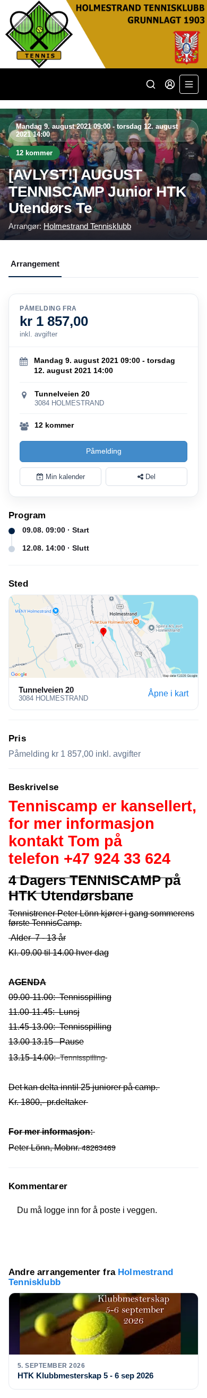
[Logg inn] (169, 84)
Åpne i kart (168, 693)
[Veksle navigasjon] (189, 84)
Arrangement (35, 263)
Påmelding (104, 451)
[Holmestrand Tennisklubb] (103, 34)
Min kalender (64, 477)
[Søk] (150, 84)
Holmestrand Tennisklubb (87, 226)
